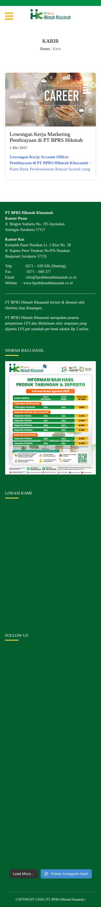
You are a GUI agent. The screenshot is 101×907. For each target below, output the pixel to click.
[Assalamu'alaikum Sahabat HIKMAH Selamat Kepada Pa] (50, 732)
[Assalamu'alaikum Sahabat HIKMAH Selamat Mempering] (50, 839)
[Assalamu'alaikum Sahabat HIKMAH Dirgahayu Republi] (50, 785)
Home (45, 49)
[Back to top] (92, 898)
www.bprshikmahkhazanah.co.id (48, 283)
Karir (57, 49)
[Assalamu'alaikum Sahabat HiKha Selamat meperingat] (50, 678)
